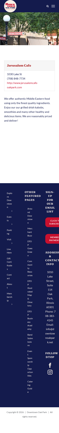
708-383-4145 (50, 316)
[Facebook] (50, 365)
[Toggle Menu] (53, 6)
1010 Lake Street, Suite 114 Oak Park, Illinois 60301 (50, 290)
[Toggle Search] (48, 6)
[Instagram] (50, 372)
